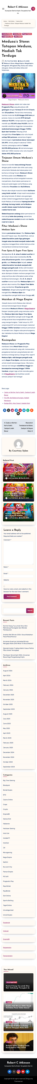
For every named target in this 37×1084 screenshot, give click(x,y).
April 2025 (6, 733)
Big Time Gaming (9, 780)
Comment (7, 540)
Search (30, 610)
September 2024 (9, 767)
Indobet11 (6, 838)
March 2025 (7, 738)
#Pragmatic (5, 66)
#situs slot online (14, 68)
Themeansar (18, 1081)
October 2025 (8, 704)
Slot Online (18, 36)
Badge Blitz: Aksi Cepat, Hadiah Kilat (17, 403)
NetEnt (5, 862)
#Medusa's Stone (9, 63)
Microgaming (7, 852)
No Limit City (7, 867)
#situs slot (24, 66)
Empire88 (20, 507)
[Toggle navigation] (3, 9)
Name (6, 567)
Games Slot (17, 34)
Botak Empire (7, 790)
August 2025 (7, 714)
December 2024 (8, 752)
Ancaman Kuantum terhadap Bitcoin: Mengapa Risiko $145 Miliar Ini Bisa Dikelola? (18, 642)
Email (6, 573)
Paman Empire (10, 490)
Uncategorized (8, 910)
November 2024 (8, 757)
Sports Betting (8, 900)
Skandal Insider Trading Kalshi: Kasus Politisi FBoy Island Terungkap (18, 649)
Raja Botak (7, 886)
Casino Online (7, 34)
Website (6, 580)
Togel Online (7, 905)
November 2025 (8, 699)
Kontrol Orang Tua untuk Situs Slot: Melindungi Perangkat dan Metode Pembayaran (15, 628)
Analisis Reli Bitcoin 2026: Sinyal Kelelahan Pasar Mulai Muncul (18, 636)
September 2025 (9, 709)
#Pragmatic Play (15, 66)
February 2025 (8, 743)
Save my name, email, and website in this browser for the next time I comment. (17, 590)
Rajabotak (6, 923)
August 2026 (7, 671)
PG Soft (6, 876)
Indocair (6, 931)
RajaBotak (6, 891)
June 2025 (7, 723)
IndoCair (8, 470)
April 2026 (6, 675)
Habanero (6, 824)
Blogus (28, 1079)
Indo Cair (6, 833)
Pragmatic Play (8, 36)
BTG (4, 795)
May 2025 (6, 728)
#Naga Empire (19, 63)
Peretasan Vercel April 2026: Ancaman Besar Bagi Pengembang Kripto (16, 656)
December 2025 (8, 695)
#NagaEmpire (29, 63)
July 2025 (6, 719)
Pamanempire (7, 956)
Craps (5, 804)
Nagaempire (7, 947)
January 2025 (8, 747)
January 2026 (8, 690)
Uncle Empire (7, 915)
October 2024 (8, 762)
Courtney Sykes (12, 61)
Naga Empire (27, 34)
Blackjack (6, 785)
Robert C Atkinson (18, 7)
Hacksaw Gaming (9, 828)
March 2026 (7, 680)
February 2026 (8, 685)
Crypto (5, 809)
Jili (14, 470)
